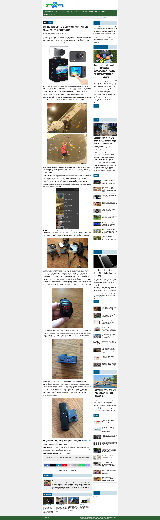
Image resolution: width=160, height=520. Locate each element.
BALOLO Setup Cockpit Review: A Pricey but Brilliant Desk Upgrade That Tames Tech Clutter (108, 224)
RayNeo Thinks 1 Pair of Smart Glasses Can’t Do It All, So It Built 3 (109, 342)
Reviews (44, 504)
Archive (102, 518)
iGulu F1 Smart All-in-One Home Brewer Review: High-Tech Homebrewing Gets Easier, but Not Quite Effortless (105, 143)
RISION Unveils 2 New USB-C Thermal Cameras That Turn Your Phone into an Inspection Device (109, 437)
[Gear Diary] (54, 5)
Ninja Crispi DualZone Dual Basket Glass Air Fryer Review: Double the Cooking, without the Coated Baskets (109, 329)
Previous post (63, 470)
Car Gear (63, 11)
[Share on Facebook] (47, 465)
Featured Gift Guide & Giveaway (100, 47)
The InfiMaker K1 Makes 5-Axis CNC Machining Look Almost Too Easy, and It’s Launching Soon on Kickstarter (109, 364)
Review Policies (95, 517)
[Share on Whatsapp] (82, 465)
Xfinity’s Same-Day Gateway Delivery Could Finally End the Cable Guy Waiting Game (109, 472)
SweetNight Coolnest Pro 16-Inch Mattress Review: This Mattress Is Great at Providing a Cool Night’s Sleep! (109, 350)
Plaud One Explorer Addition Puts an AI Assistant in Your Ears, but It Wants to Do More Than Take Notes (109, 308)
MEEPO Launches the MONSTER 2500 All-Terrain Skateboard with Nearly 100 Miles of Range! (109, 450)
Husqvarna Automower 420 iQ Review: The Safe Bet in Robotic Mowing (109, 216)
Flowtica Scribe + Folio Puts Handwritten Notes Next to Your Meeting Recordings (108, 322)
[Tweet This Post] (53, 465)
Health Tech (69, 11)
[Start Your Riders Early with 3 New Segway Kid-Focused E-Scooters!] (105, 387)
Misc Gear (97, 11)
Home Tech (57, 11)
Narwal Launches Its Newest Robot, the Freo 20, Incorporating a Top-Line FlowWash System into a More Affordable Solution (109, 429)
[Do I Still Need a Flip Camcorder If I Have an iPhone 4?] (85, 503)
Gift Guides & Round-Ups (49, 14)
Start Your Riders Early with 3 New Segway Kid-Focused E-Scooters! (105, 392)
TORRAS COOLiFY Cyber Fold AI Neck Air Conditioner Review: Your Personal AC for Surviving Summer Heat (109, 231)
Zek (48, 34)
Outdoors (49, 504)
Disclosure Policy (103, 517)
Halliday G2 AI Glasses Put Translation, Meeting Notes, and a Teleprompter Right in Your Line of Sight (109, 464)
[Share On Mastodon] (87, 465)
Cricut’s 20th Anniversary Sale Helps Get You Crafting (109, 357)
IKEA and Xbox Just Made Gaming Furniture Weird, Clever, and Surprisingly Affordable (108, 315)
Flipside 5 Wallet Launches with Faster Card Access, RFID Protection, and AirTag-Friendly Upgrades (109, 479)
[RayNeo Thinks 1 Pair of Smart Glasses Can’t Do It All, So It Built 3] (97, 344)
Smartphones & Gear (48, 11)
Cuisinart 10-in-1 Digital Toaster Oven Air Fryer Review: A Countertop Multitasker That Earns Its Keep (109, 182)
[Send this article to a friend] (70, 465)
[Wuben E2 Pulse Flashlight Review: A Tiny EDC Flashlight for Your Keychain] (97, 205)
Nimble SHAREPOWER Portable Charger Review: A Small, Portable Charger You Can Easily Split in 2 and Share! (109, 189)
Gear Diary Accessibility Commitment (87, 518)
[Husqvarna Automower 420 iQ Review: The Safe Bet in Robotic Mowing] (97, 218)
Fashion (103, 11)
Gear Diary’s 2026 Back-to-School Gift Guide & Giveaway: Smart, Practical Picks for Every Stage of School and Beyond (105, 70)
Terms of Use (97, 518)
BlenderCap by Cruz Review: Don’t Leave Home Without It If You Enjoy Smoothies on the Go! (61, 509)
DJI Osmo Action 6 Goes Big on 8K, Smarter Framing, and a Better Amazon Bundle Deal (109, 336)
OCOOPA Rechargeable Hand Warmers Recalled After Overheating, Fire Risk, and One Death (109, 443)
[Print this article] (76, 465)
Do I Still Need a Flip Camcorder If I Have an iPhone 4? (84, 507)
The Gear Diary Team (88, 517)
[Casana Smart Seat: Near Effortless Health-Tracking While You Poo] (97, 458)
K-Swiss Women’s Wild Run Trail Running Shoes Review (108, 209)
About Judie (82, 517)
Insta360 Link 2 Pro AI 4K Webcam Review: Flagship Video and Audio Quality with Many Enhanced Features (109, 197)
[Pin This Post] (64, 465)
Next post (72, 470)
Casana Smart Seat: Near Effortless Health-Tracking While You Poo (109, 456)
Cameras (57, 33)
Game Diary (91, 11)
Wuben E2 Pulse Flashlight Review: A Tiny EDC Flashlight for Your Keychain (109, 203)
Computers (84, 11)
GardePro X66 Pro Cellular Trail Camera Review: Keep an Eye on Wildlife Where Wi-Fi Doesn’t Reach (109, 238)
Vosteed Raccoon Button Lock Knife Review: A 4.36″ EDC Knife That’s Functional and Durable (73, 508)
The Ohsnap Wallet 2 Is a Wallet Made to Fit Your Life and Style (105, 272)
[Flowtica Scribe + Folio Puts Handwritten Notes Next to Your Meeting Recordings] (97, 323)
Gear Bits (96, 371)
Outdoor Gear (77, 11)
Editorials (82, 504)
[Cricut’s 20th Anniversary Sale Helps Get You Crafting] (97, 359)
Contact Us (107, 518)
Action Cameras (51, 33)
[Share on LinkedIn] (59, 465)
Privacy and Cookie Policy (111, 517)
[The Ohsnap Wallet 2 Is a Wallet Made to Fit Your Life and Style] (105, 267)
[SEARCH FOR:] (110, 17)
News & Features (98, 252)
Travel (44, 505)
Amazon (73, 442)
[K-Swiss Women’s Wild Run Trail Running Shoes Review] (97, 212)
